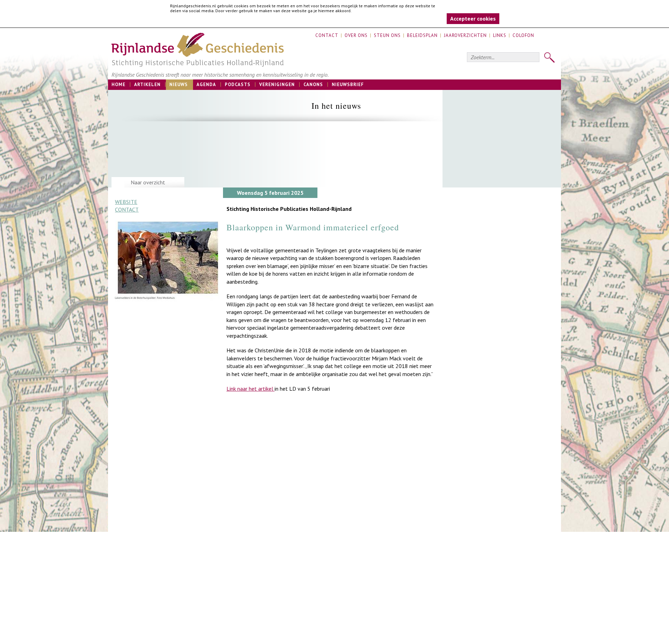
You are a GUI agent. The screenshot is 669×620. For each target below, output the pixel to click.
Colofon (523, 35)
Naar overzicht (148, 182)
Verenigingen (277, 84)
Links (499, 35)
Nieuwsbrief (348, 84)
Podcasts (238, 84)
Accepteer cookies (473, 18)
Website (126, 201)
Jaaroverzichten (465, 35)
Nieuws (178, 84)
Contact (326, 35)
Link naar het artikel (250, 388)
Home (118, 84)
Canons (313, 84)
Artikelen (147, 84)
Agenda (206, 84)
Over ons (356, 35)
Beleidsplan (422, 35)
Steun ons (387, 35)
